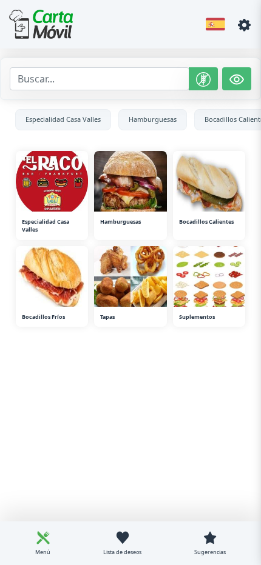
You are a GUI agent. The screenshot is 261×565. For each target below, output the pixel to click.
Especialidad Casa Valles (63, 119)
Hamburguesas (153, 119)
